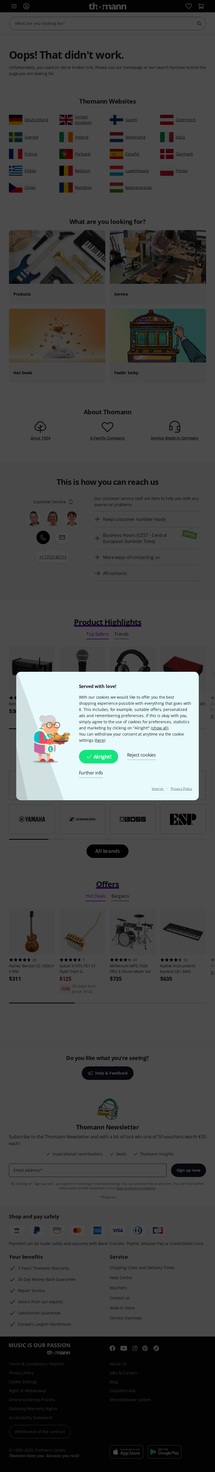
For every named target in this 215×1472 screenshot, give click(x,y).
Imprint (158, 788)
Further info (91, 773)
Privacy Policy (181, 788)
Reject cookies (141, 755)
